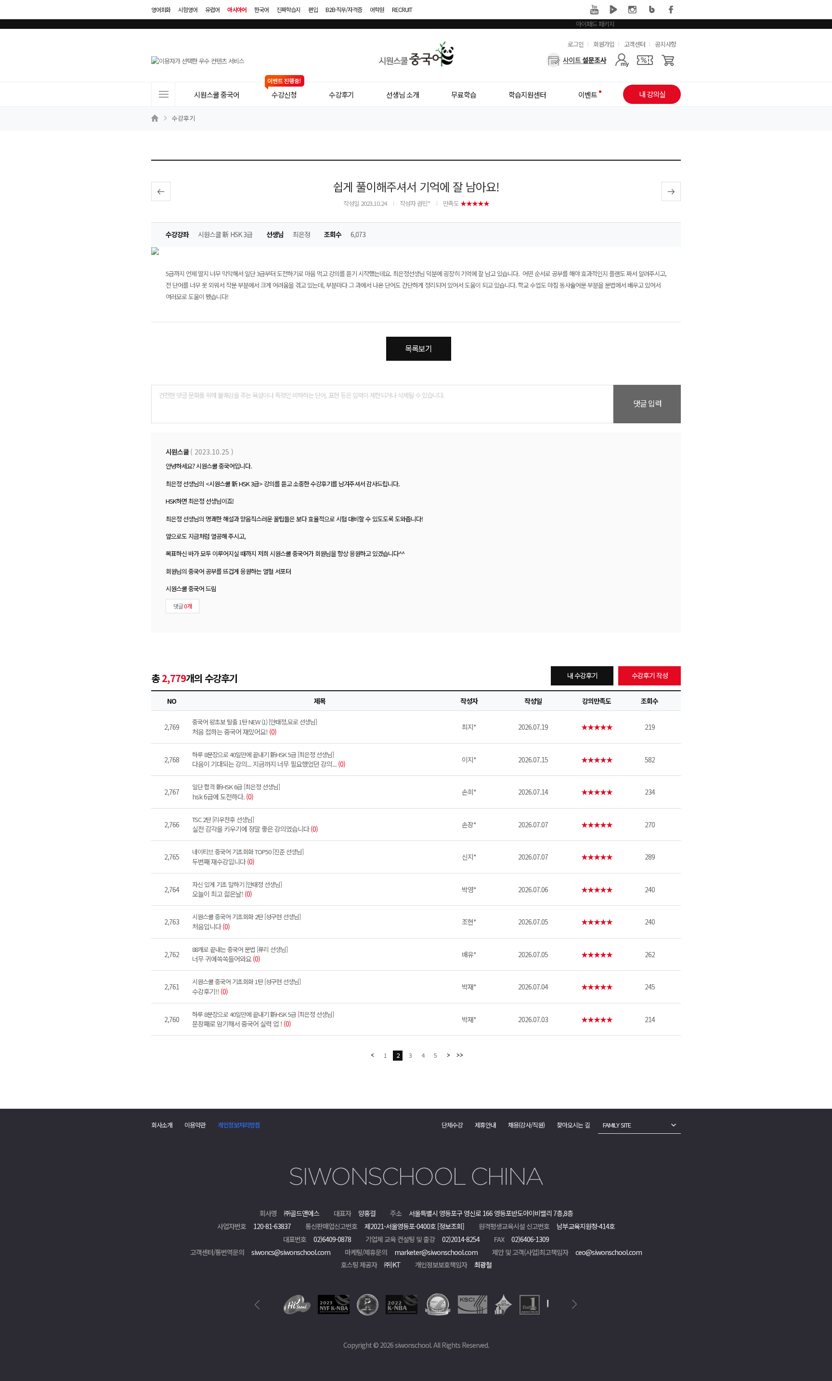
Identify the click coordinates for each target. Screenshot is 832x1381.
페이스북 (671, 9)
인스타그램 (632, 9)
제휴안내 (485, 1124)
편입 (313, 9)
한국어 (261, 9)
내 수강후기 (582, 675)
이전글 (160, 191)
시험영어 (187, 9)
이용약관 (195, 1124)
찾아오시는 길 (573, 1124)
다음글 (671, 191)
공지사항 (665, 44)
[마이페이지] (622, 60)
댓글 (182, 606)
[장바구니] (668, 60)
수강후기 (183, 118)
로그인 (576, 44)
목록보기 (418, 348)
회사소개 (161, 1124)
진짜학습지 (288, 9)
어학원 (377, 9)
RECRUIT (402, 9)
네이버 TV (613, 9)
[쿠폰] (645, 60)
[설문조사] (576, 60)
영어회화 (160, 9)
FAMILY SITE (617, 1124)
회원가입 (603, 44)
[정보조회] (450, 1226)
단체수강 (452, 1124)
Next (574, 1304)
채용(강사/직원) (526, 1124)
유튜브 (594, 9)
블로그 (652, 9)
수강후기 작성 (650, 675)
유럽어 (212, 9)
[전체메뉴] (163, 94)
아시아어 (237, 9)
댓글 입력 (647, 403)
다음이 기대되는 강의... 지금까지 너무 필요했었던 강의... (268, 759)
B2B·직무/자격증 (343, 9)
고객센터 (634, 44)
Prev (257, 1304)
